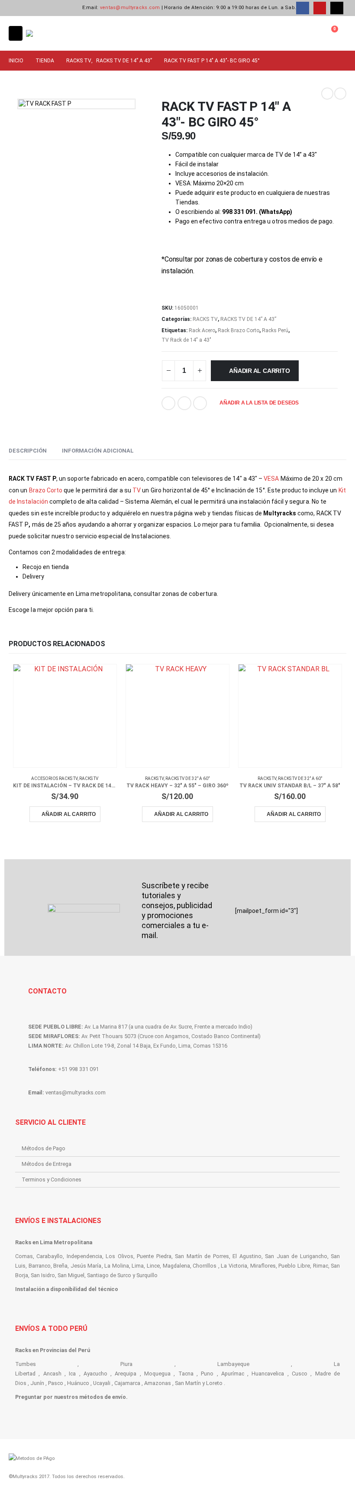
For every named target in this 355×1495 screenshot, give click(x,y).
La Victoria (234, 1265)
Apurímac (232, 1373)
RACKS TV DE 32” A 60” (187, 778)
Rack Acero (202, 330)
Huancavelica (268, 1373)
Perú (84, 1350)
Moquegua (157, 1373)
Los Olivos (119, 1256)
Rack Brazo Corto (238, 330)
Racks (23, 1242)
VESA (271, 478)
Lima (138, 1265)
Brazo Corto (46, 490)
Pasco (55, 1383)
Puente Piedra (154, 1256)
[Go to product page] (64, 715)
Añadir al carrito (259, 370)
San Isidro (43, 1275)
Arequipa (125, 1373)
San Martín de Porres (202, 1256)
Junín (37, 1383)
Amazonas (157, 1383)
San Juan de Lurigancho (296, 1256)
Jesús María (86, 1265)
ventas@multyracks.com (130, 7)
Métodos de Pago (43, 1148)
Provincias (53, 1350)
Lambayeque (233, 1364)
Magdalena (176, 1265)
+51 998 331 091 (78, 1069)
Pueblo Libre (294, 1265)
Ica (72, 1373)
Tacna (186, 1373)
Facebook (168, 403)
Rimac (320, 1265)
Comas (24, 1256)
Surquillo (147, 1275)
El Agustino (246, 1256)
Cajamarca (127, 1383)
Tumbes (25, 1364)
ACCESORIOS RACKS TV (54, 778)
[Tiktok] (336, 8)
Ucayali (101, 1383)
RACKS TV (205, 319)
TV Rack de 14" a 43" (186, 340)
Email (184, 403)
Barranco (40, 1265)
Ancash (52, 1373)
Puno (207, 1373)
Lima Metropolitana (66, 1242)
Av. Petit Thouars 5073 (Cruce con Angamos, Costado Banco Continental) (171, 1036)
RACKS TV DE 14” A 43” (248, 319)
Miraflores (263, 1265)
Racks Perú (275, 330)
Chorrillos (204, 1265)
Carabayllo (49, 1256)
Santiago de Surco (109, 1275)
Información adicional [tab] (98, 450)
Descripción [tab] (28, 450)
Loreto (214, 1383)
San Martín (188, 1383)
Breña (60, 1265)
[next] (340, 93)
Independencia (84, 1256)
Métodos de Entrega (46, 1164)
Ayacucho (95, 1373)
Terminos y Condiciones (51, 1179)
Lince (153, 1265)
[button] (16, 33)
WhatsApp (200, 403)
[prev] (327, 93)
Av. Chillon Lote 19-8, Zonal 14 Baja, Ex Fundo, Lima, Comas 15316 (146, 1045)
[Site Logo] (50, 33)
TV (136, 490)
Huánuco (78, 1383)
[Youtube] (319, 8)
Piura (126, 1364)
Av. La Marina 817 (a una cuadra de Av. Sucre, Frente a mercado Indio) (168, 1026)
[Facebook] (302, 8)
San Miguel (71, 1275)
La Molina (116, 1265)
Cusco (299, 1373)
